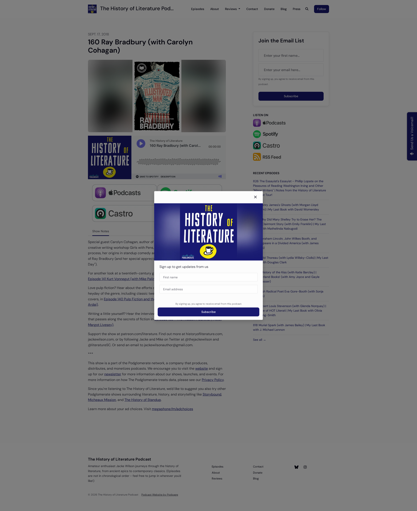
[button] (255, 197)
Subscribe (208, 312)
